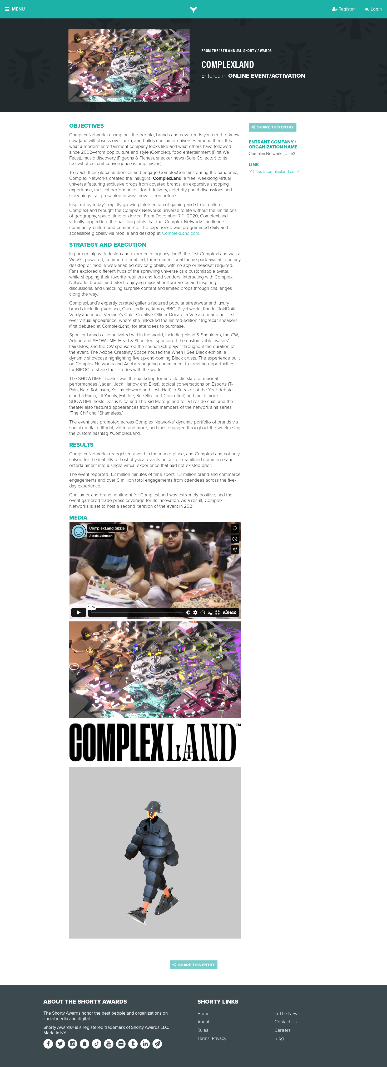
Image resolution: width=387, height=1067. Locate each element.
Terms (203, 1038)
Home (203, 1013)
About (203, 1022)
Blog (279, 1038)
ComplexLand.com (180, 233)
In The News (287, 1013)
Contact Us (286, 1022)
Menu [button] (18, 9)
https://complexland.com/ (275, 171)
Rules (202, 1030)
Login (376, 9)
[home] (193, 9)
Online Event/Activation (266, 75)
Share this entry (275, 127)
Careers (283, 1030)
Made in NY (54, 1033)
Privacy (219, 1038)
